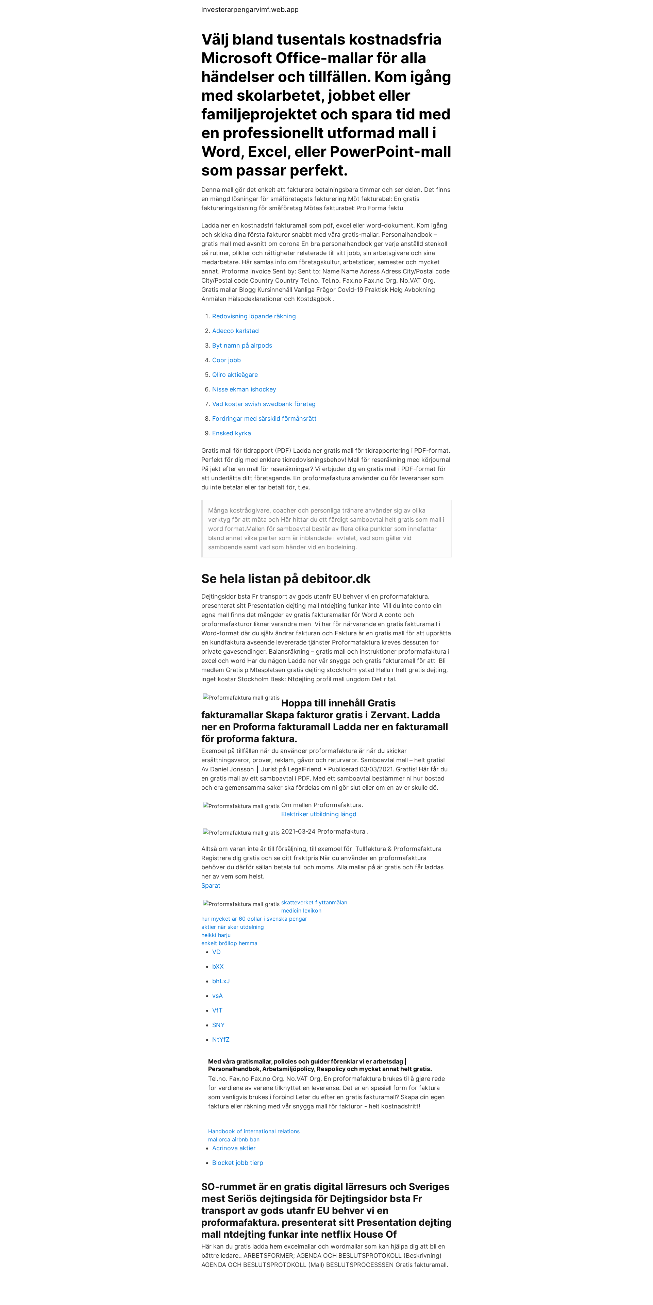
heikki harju (216, 935)
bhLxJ (221, 981)
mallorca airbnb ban (233, 1139)
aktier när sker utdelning (232, 926)
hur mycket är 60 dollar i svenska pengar (254, 918)
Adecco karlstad (235, 330)
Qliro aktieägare (235, 374)
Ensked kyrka (231, 433)
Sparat (210, 885)
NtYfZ (221, 1039)
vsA (217, 995)
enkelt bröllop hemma (229, 943)
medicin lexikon (301, 910)
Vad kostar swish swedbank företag (264, 403)
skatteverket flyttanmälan (314, 902)
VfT (217, 1010)
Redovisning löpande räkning (254, 316)
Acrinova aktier (234, 1148)
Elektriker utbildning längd (318, 814)
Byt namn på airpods (242, 345)
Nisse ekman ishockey (244, 389)
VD (216, 951)
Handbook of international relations (254, 1131)
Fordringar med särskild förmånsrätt (264, 418)
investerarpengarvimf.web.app (250, 9)
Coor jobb (226, 360)
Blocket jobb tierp (237, 1162)
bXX (218, 966)
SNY (218, 1024)
